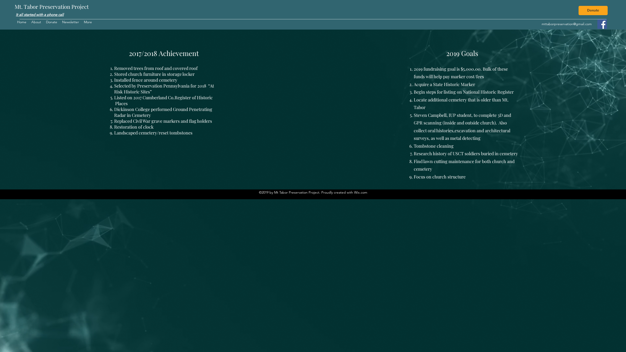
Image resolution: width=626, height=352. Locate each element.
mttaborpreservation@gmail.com (567, 24)
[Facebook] (602, 24)
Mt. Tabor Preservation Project (52, 6)
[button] (87, 22)
